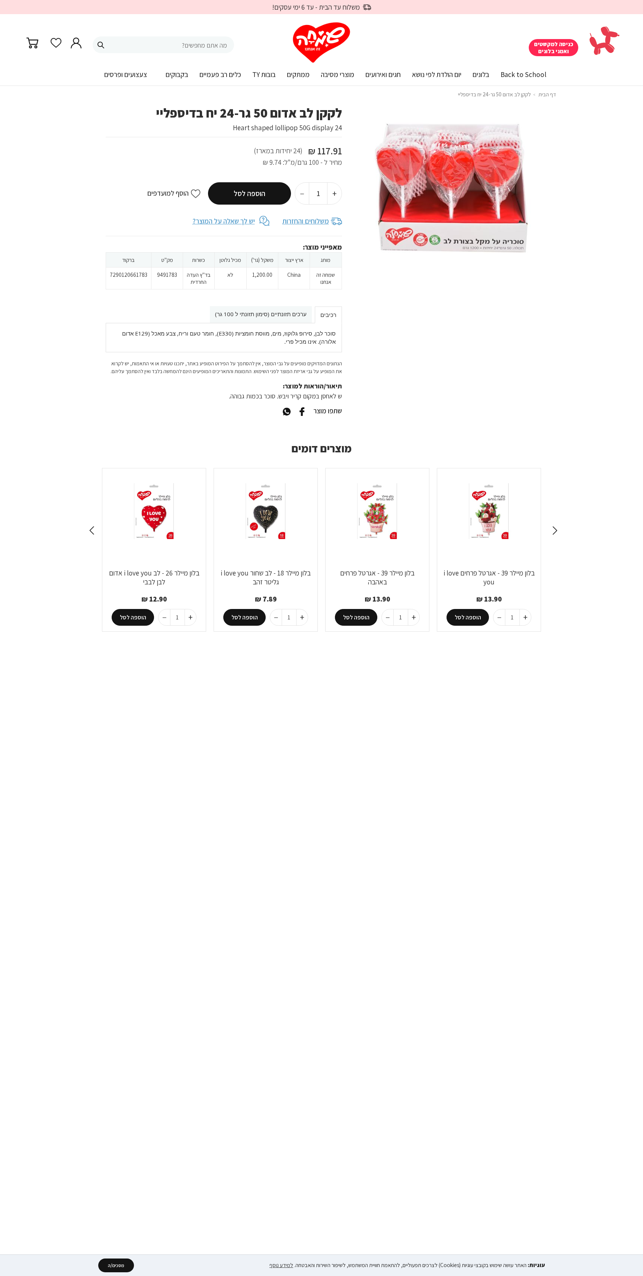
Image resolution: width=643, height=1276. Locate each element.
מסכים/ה (116, 1265)
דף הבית (547, 94)
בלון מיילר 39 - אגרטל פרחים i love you (489, 577)
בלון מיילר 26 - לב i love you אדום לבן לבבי (154, 577)
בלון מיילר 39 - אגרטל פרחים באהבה (377, 577)
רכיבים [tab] (328, 314)
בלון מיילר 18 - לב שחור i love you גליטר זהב (266, 577)
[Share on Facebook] (302, 410)
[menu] (321, 78)
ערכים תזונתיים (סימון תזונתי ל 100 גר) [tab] (261, 314)
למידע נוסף (281, 1265)
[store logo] (321, 43)
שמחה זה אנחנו (325, 278)
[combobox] (163, 45)
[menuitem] (523, 77)
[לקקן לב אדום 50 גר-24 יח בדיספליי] (287, 410)
